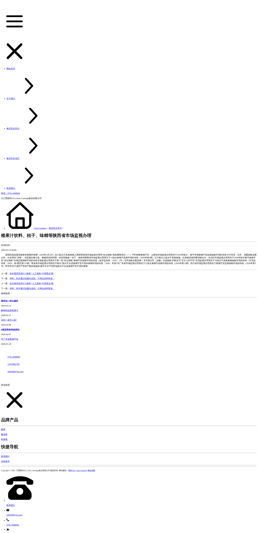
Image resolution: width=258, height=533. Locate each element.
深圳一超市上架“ (9, 320)
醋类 (3, 429)
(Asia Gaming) (40, 228)
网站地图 (91, 471)
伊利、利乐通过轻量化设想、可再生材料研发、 (32, 278)
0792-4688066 (14, 357)
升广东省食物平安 (9, 339)
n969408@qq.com (15, 371)
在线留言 (5, 461)
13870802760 (13, 364)
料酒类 (4, 439)
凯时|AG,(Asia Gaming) (77, 471)
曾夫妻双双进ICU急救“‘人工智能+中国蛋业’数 (31, 273)
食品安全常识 (55, 228)
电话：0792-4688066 (10, 193)
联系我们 (5, 456)
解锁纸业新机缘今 (9, 310)
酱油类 (4, 434)
